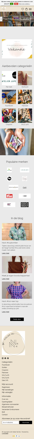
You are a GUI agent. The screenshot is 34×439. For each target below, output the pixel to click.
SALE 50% (5, 378)
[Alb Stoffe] (9, 170)
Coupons (9, 124)
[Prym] (9, 196)
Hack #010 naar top (10, 301)
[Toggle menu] (30, 9)
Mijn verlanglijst (7, 392)
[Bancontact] (19, 436)
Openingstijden (7, 402)
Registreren (6, 387)
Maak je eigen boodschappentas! (16, 276)
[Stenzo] (9, 205)
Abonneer (25, 422)
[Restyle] (25, 196)
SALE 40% (25, 124)
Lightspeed (5, 433)
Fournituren (9, 106)
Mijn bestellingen (8, 390)
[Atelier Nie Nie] (4, 9)
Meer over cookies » (24, 4)
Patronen (25, 106)
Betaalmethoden (8, 407)
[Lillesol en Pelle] (25, 179)
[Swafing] (25, 205)
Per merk (9, 87)
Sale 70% (5, 380)
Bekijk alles (17, 319)
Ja (11, 4)
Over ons (5, 399)
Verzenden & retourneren (10, 409)
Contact (5, 415)
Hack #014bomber (10, 243)
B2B (3, 412)
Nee (16, 4)
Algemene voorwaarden (10, 404)
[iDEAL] (13, 436)
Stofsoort (25, 87)
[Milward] (13, 187)
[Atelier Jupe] (25, 170)
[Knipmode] (9, 179)
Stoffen (4, 367)
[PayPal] (16, 436)
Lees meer (5, 253)
